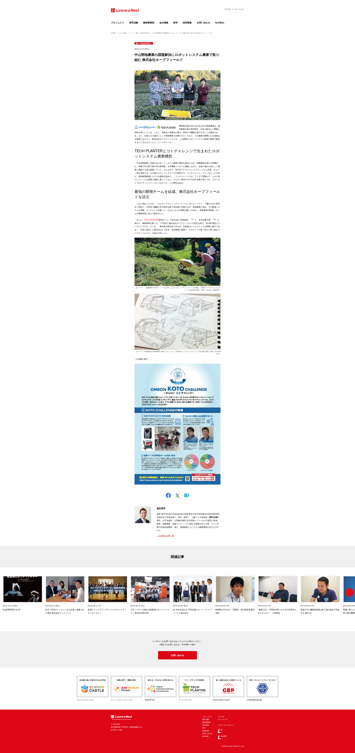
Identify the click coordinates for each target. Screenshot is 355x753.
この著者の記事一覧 (165, 535)
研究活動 (133, 22)
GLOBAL (220, 22)
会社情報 (163, 22)
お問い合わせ (203, 22)
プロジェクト (117, 22)
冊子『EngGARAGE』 (144, 43)
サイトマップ (239, 9)
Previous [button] (5, 592)
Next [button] (349, 592)
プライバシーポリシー (226, 725)
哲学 (175, 22)
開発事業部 (148, 22)
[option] (22, 593)
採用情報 (187, 22)
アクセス (228, 9)
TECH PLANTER (151, 219)
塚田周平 (161, 508)
